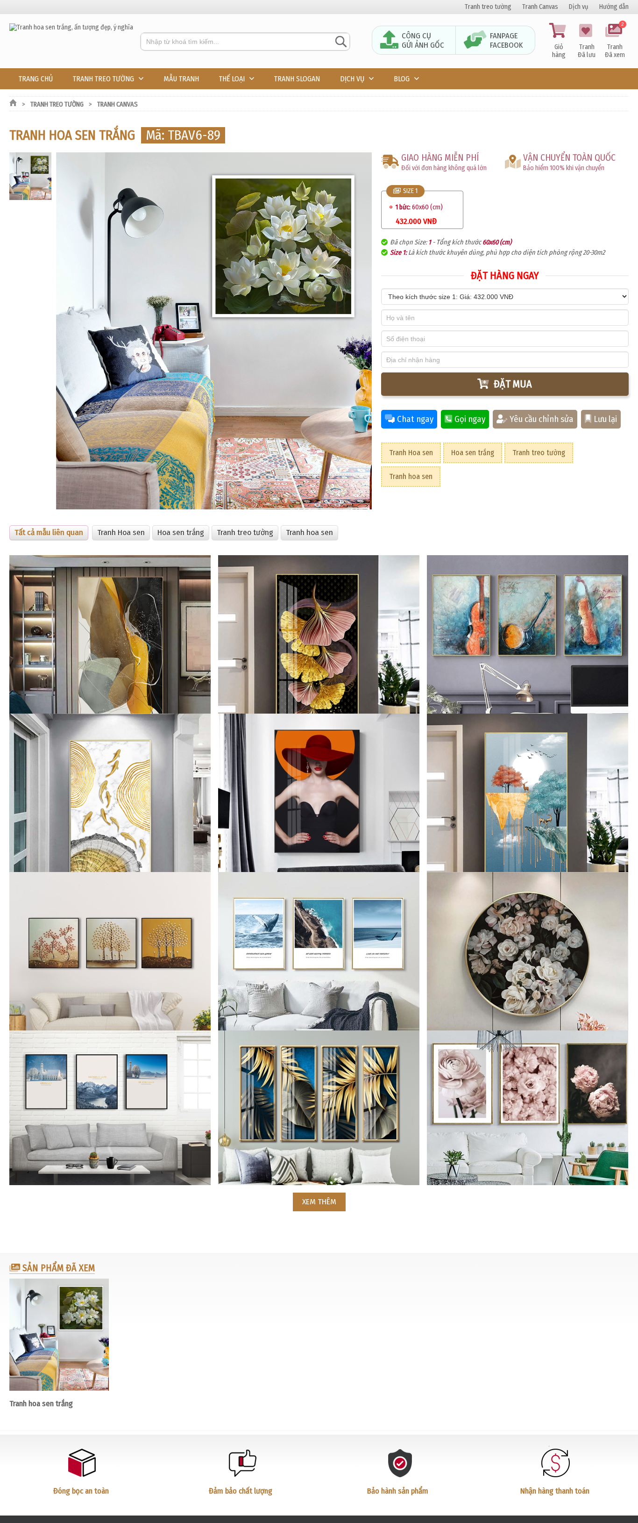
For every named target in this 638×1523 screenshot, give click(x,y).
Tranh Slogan (297, 78)
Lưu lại (605, 419)
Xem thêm (319, 1202)
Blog (402, 78)
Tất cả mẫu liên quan (48, 532)
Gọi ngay (469, 419)
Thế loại (232, 78)
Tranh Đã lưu (586, 51)
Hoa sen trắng (472, 452)
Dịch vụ (578, 7)
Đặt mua (513, 384)
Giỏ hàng (559, 51)
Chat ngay (415, 419)
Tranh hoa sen (410, 476)
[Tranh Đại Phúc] (71, 27)
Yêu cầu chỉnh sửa (542, 419)
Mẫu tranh (181, 78)
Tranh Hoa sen (411, 452)
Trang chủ (36, 78)
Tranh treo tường (488, 7)
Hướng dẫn (614, 7)
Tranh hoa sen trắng (41, 1403)
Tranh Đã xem (615, 41)
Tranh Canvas (540, 7)
